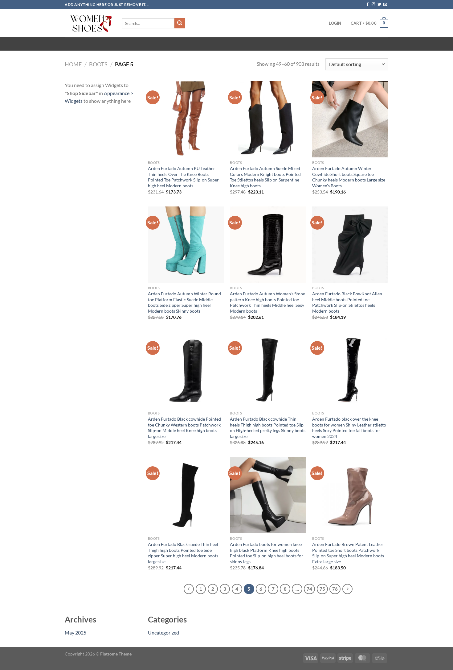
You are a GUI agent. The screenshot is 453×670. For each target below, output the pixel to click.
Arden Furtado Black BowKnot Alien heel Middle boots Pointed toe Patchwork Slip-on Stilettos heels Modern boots (347, 302)
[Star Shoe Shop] (88, 23)
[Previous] (189, 589)
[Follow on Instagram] (373, 4)
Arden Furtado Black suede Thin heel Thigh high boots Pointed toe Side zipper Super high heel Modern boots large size (183, 553)
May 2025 (75, 632)
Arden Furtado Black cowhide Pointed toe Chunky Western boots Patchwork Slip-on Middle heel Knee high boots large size (184, 427)
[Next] (347, 589)
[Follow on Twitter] (379, 4)
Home (73, 64)
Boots (98, 64)
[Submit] (179, 23)
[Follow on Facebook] (367, 4)
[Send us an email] (385, 4)
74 (309, 589)
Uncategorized (163, 632)
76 (335, 589)
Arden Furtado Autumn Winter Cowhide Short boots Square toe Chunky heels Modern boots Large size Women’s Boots (348, 177)
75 (322, 589)
